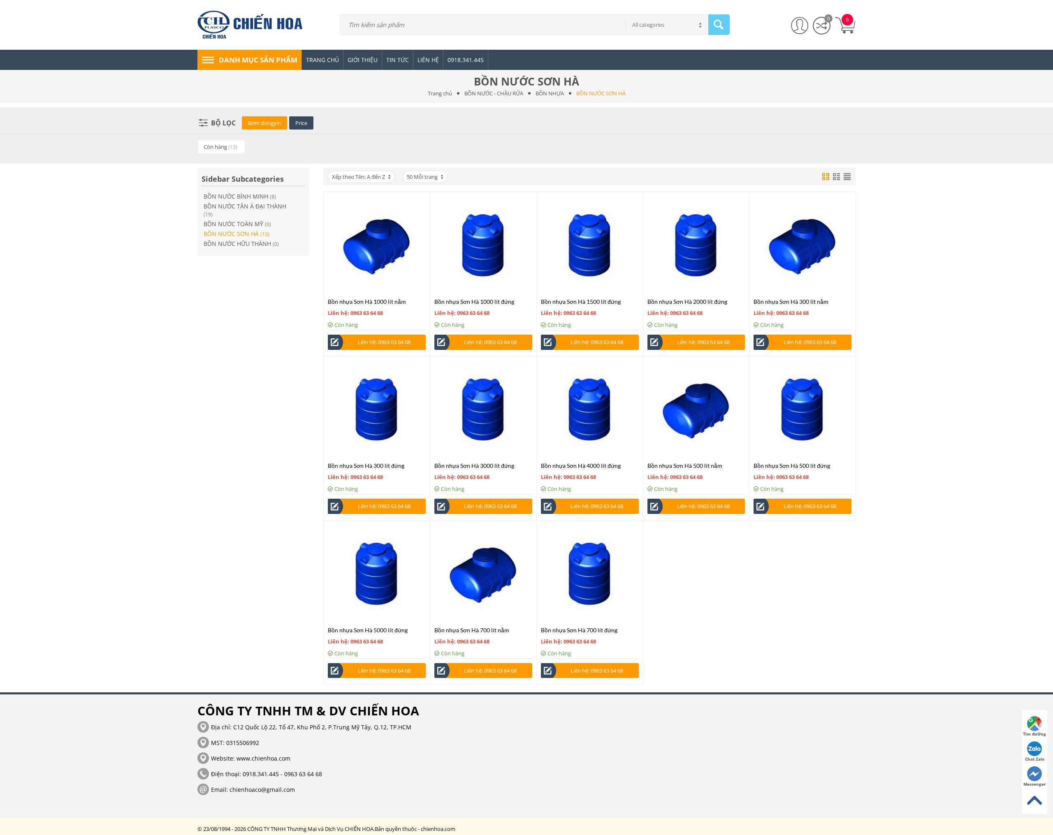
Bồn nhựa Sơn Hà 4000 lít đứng (581, 465)
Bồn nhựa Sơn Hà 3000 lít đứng (474, 465)
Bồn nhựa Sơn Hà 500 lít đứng (792, 465)
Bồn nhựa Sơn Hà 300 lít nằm (791, 301)
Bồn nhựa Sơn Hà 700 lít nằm (471, 630)
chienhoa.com (438, 829)
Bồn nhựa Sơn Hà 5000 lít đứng (368, 630)
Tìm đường (1034, 734)
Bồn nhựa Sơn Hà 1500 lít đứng (581, 301)
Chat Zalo (1034, 759)
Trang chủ (440, 93)
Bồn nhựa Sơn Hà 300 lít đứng (366, 465)
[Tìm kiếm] (719, 24)
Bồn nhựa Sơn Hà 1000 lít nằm (367, 301)
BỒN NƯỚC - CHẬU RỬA (493, 93)
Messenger (1034, 784)
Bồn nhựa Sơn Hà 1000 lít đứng (474, 301)
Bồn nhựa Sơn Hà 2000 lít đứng (687, 301)
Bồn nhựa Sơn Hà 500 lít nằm (684, 465)
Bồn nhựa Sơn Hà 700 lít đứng (579, 630)
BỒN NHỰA (550, 93)
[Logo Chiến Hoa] (253, 24)
